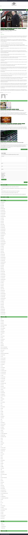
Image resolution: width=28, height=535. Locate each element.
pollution (2, 463)
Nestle (2, 439)
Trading (2, 494)
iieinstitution (2, 416)
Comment (2, 156)
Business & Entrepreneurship (4, 353)
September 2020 (3, 298)
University (2, 507)
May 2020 (2, 304)
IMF (1, 419)
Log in (2, 523)
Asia (1, 334)
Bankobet (2, 340)
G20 (1, 405)
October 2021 (3, 277)
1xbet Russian (3, 331)
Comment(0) (10, 31)
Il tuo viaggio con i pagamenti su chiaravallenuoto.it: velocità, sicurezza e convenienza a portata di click (13, 189)
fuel (1, 403)
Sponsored (2, 482)
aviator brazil (3, 339)
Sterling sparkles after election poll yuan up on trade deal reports (4, 149)
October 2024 (3, 232)
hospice (2, 414)
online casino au (3, 449)
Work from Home (3, 515)
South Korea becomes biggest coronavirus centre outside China (10, 124)
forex (2, 400)
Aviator (2, 337)
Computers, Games (3, 370)
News (2, 441)
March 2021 (2, 288)
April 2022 (2, 268)
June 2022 (2, 265)
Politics (2, 461)
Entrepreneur (3, 394)
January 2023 (3, 255)
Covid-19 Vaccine (3, 373)
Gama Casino (3, 406)
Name (2, 163)
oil (1, 446)
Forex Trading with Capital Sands (7, 92)
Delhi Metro (2, 381)
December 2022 (3, 257)
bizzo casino (2, 350)
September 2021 (3, 279)
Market (2, 430)
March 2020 (2, 307)
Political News (2, 29)
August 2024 (2, 235)
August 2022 (2, 263)
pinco (2, 455)
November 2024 (3, 230)
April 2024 (2, 238)
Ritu (6, 94)
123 (1, 318)
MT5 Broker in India (24, 28)
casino (2, 356)
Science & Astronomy (4, 477)
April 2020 (2, 306)
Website (2, 169)
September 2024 (3, 233)
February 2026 (3, 208)
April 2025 (2, 222)
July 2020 (2, 301)
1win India (2, 323)
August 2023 (2, 244)
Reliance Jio (2, 472)
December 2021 (3, 274)
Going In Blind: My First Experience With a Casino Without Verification (10, 186)
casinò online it (3, 362)
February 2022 (3, 271)
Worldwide (4, 530)
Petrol (2, 452)
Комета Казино (3, 518)
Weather (2, 512)
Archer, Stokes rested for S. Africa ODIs (24, 149)
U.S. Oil (2, 502)
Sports (2, 483)
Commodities (3, 367)
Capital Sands (2, 34)
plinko (2, 457)
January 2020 (3, 310)
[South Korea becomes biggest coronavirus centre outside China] (13, 120)
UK (1, 504)
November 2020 (3, 295)
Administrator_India (8, 111)
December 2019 (3, 312)
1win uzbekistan (3, 328)
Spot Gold (2, 485)
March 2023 (2, 252)
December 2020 (3, 293)
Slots (1, 479)
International (17, 109)
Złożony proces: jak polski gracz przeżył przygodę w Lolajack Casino (9, 192)
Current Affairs (3, 378)
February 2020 (3, 309)
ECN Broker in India (15, 28)
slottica (2, 480)
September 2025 (3, 216)
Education (2, 386)
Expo (1, 397)
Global (2, 408)
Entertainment (3, 392)
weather (2, 513)
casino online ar (3, 361)
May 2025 (2, 221)
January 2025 (3, 227)
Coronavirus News (3, 372)
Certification (2, 364)
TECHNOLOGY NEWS (3, 491)
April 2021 (2, 287)
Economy (2, 384)
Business (2, 351)
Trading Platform (3, 496)
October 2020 (3, 296)
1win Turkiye (2, 326)
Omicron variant (3, 447)
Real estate (2, 471)
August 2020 (2, 299)
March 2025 (2, 224)
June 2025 (2, 219)
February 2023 (3, 254)
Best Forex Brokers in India (9, 28)
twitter (2, 499)
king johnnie (2, 425)
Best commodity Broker (3, 28)
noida (2, 444)
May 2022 (2, 266)
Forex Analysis (19, 28)
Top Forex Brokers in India (11, 29)
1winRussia (2, 329)
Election (2, 389)
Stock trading (6, 29)
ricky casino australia (4, 474)
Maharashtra (3, 428)
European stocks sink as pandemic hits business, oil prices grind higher (11, 142)
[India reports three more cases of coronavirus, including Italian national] (13, 105)
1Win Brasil (2, 320)
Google (2, 411)
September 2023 (3, 243)
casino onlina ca (3, 359)
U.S (1, 501)
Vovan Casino (3, 510)
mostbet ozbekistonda (4, 433)
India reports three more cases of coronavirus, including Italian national (12, 110)
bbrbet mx (2, 345)
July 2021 (2, 282)
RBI (1, 469)
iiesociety (2, 417)
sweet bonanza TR (3, 490)
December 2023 (3, 241)
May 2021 (2, 285)
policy (2, 458)
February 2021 (3, 290)
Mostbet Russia (3, 435)
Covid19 (2, 375)
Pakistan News (3, 450)
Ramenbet (2, 468)
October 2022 (3, 260)
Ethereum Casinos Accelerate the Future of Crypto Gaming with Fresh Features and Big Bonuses (13, 194)
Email (2, 166)
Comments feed (3, 526)
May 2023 (2, 249)
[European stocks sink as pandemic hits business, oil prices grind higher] (13, 135)
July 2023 (2, 246)
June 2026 (2, 205)
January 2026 (3, 210)
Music (2, 438)
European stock (3, 395)
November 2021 (3, 276)
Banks (2, 342)
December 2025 (3, 211)
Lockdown (2, 427)
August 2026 (2, 202)
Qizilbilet (2, 466)
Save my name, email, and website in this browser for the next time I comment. (3, 175)
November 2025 (3, 213)
